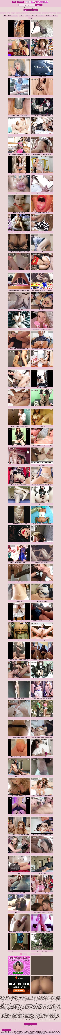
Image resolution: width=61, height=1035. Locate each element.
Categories (20, 1)
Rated (35, 10)
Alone (9, 15)
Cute (18, 13)
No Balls (55, 15)
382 (36, 954)
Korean (13, 13)
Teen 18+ (15, 15)
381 (32, 954)
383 (40, 954)
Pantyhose (48, 15)
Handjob (30, 18)
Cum (8, 13)
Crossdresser (52, 13)
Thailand (38, 13)
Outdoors (28, 15)
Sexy (59, 13)
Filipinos (41, 15)
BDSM (5, 15)
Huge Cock (34, 15)
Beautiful (31, 13)
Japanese (3, 13)
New (25, 10)
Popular (30, 10)
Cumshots (45, 13)
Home (14, 1)
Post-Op (21, 15)
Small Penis (24, 13)
